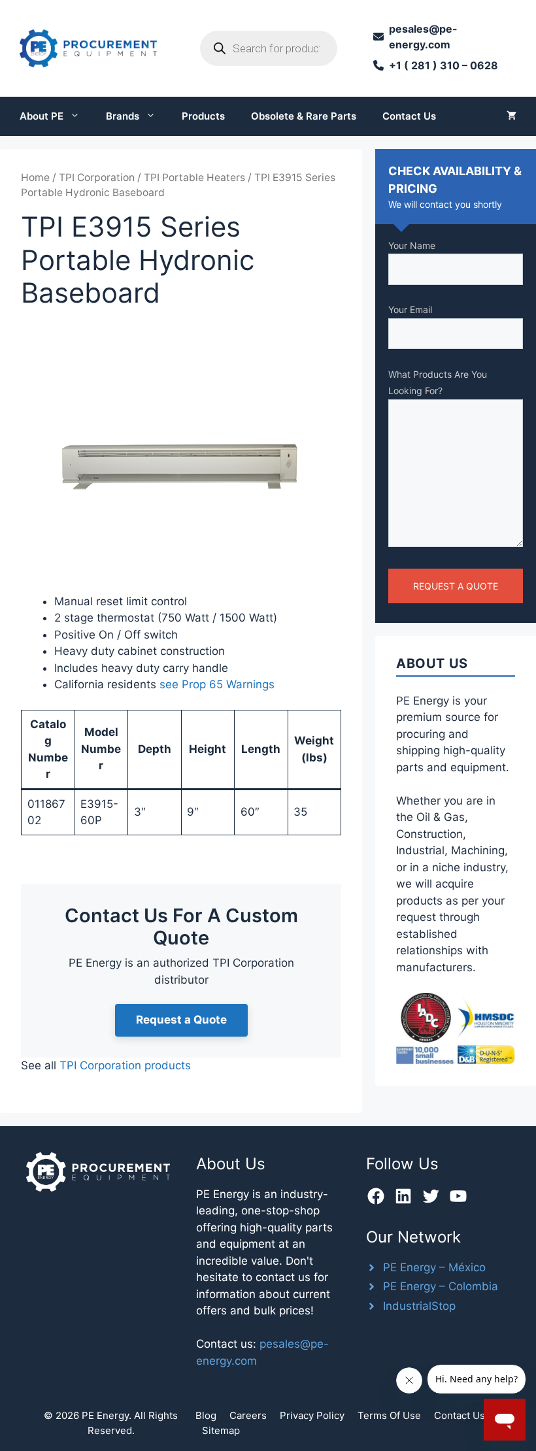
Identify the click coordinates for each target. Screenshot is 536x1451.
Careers (248, 1415)
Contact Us (409, 116)
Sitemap (221, 1430)
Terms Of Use (389, 1415)
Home (35, 177)
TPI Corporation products (125, 1065)
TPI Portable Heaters (194, 177)
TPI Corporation (97, 177)
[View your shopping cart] (511, 116)
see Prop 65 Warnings (217, 684)
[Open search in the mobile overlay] (268, 48)
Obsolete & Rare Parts (303, 116)
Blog (205, 1415)
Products (203, 116)
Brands (122, 116)
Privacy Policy (312, 1415)
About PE (41, 116)
